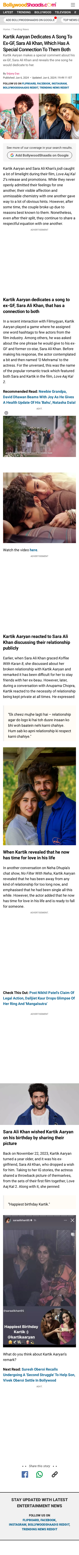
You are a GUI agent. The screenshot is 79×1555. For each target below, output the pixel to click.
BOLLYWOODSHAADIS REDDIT (20, 87)
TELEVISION (63, 12)
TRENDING (24, 12)
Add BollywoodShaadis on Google (42, 155)
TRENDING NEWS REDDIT (54, 87)
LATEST (8, 12)
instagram (17, 1524)
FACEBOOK (43, 83)
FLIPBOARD (29, 83)
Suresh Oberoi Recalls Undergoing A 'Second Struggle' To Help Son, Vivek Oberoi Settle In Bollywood (39, 1374)
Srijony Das (12, 73)
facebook (48, 1520)
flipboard (31, 1520)
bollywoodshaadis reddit (48, 1524)
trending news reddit (39, 1529)
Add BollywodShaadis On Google (30, 20)
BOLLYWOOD (42, 12)
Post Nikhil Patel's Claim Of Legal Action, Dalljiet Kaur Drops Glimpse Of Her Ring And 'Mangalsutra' (39, 998)
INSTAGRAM (59, 83)
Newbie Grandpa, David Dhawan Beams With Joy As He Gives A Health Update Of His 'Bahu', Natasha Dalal (39, 397)
